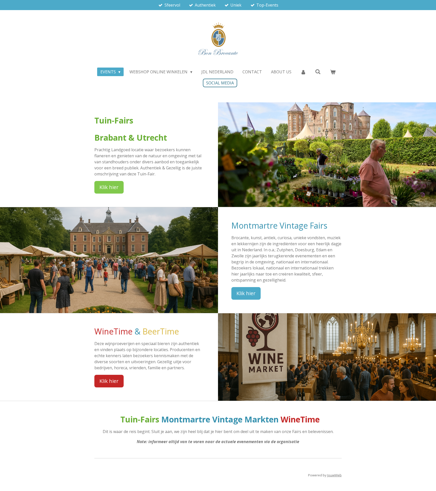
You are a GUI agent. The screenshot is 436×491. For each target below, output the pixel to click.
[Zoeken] (318, 72)
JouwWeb (334, 475)
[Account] (303, 72)
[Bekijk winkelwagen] (333, 72)
